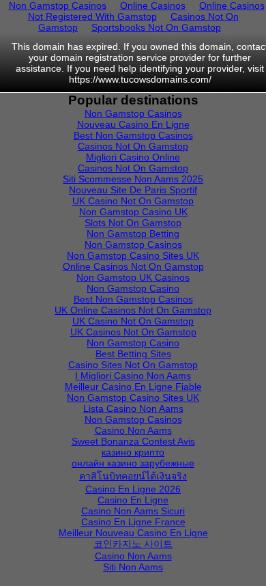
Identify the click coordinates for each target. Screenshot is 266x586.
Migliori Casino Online (133, 157)
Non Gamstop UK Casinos (133, 277)
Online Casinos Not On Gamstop (133, 266)
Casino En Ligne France (133, 521)
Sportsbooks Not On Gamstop (156, 27)
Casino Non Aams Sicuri (133, 510)
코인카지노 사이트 (133, 543)
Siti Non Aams (133, 566)
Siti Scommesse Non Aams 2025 (133, 178)
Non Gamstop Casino (133, 288)
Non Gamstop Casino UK (133, 211)
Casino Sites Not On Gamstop (133, 364)
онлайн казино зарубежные (133, 463)
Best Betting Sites (133, 353)
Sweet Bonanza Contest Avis (133, 441)
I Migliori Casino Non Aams (133, 375)
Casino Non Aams (133, 430)
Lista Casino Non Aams (133, 408)
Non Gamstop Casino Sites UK (133, 255)
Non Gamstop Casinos (133, 113)
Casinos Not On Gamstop (133, 146)
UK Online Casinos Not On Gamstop (133, 310)
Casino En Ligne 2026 (133, 489)
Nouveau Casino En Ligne (133, 124)
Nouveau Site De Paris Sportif (133, 189)
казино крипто (133, 452)
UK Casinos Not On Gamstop (133, 331)
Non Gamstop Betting (133, 233)
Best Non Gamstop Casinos (133, 135)
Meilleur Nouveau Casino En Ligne (133, 532)
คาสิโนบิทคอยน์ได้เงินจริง (133, 476)
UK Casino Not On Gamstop (133, 200)
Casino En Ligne (133, 499)
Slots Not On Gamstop (133, 222)
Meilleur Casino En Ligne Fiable (133, 386)
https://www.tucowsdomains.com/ (140, 79)
